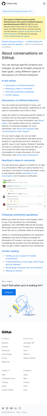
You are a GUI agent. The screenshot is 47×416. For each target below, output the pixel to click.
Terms (18, 412)
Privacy (24, 412)
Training (5, 382)
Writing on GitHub (14, 271)
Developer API (29, 343)
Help (3, 375)
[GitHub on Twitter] (3, 408)
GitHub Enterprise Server (13, 41)
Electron (27, 354)
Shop (25, 390)
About (26, 375)
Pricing (4, 358)
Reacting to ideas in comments (18, 88)
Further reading (12, 95)
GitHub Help (11, 3)
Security (5, 347)
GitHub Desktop (29, 358)
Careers (26, 382)
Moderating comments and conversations (24, 267)
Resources (6, 362)
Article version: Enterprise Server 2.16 (17, 11)
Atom (25, 350)
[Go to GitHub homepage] (6, 333)
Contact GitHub (7, 390)
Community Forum (8, 378)
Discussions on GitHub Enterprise (19, 85)
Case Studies (7, 354)
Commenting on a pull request (16, 131)
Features (5, 343)
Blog (25, 378)
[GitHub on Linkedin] (15, 408)
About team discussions (27, 155)
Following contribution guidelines (19, 92)
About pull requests (25, 128)
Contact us (9, 292)
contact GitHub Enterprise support (16, 36)
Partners (27, 347)
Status (4, 386)
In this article (9, 80)
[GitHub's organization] (19, 408)
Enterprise (5, 350)
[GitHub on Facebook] (7, 408)
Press (26, 386)
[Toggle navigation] (44, 3)
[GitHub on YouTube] (11, 408)
